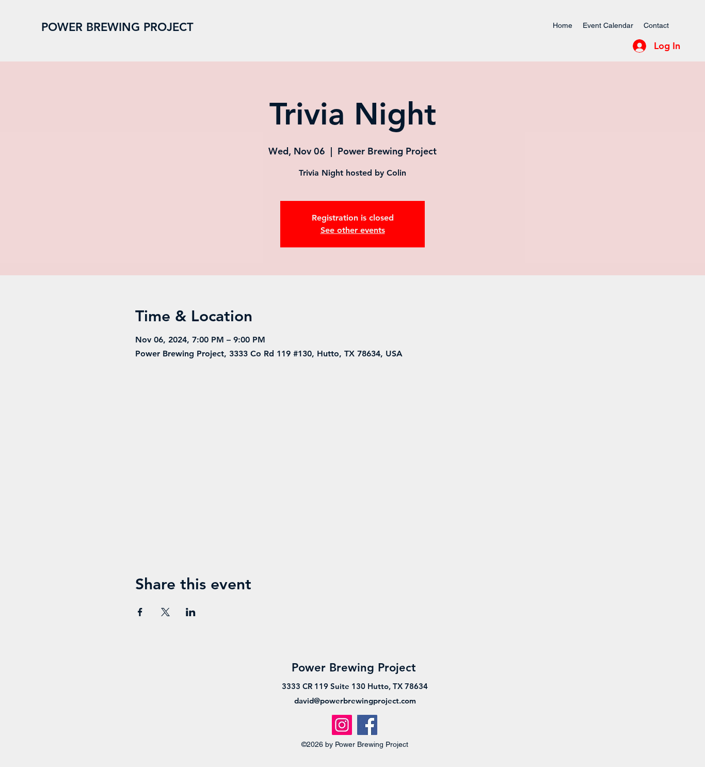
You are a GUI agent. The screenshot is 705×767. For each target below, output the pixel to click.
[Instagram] (342, 725)
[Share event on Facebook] (140, 612)
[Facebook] (367, 725)
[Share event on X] (165, 612)
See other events (353, 230)
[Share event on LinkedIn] (191, 612)
